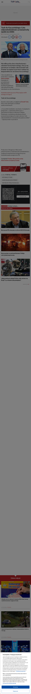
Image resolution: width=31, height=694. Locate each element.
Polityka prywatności (21, 671)
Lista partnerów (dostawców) (9, 683)
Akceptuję (15, 687)
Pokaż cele (15, 691)
